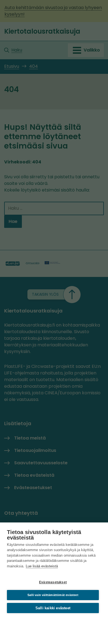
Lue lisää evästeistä (42, 566)
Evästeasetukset (53, 582)
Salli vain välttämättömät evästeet (52, 595)
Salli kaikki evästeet (52, 608)
